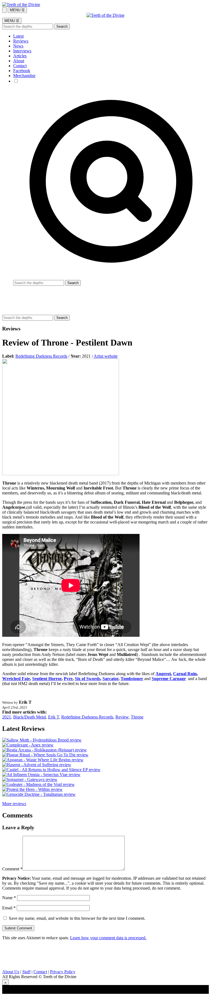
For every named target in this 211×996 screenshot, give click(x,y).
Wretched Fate (16, 678)
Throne (137, 717)
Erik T (53, 717)
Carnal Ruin (185, 673)
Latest (18, 36)
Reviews (20, 41)
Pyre (68, 678)
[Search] (4, 10)
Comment (12, 869)
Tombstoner (132, 678)
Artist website (106, 356)
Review (122, 717)
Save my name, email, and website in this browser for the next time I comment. (77, 918)
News (18, 46)
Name (9, 897)
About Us (10, 971)
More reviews (14, 803)
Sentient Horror (47, 678)
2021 (6, 717)
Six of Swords (87, 678)
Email (9, 908)
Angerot (163, 673)
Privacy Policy (62, 971)
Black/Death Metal (29, 717)
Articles (20, 55)
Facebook (21, 70)
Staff (26, 971)
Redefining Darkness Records (41, 356)
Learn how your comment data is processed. (108, 937)
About (18, 60)
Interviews (22, 51)
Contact (20, 65)
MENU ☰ (17, 10)
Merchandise (24, 75)
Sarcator (110, 678)
